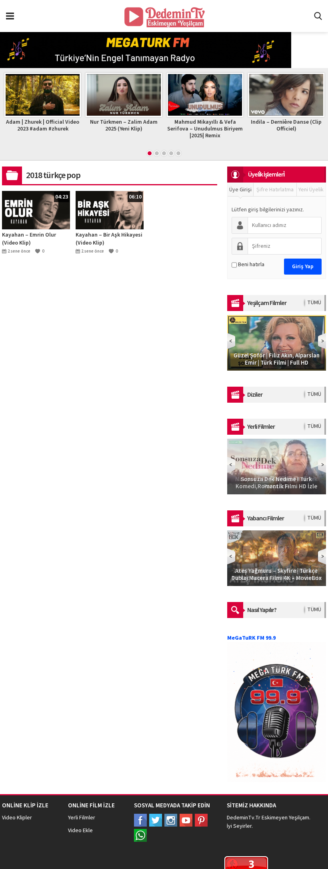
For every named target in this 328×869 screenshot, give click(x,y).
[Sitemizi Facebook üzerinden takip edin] (140, 820)
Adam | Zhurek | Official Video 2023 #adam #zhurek (42, 125)
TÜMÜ (314, 303)
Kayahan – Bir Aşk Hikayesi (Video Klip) (109, 239)
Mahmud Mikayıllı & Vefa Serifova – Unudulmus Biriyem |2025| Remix (205, 129)
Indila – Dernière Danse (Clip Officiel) (286, 125)
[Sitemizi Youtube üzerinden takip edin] (186, 820)
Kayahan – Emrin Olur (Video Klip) (29, 239)
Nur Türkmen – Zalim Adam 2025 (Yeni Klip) (124, 125)
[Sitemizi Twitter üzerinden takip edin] (155, 820)
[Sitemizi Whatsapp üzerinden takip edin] (140, 835)
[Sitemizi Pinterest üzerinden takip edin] (201, 820)
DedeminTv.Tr (243, 818)
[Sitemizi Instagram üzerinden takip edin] (170, 820)
